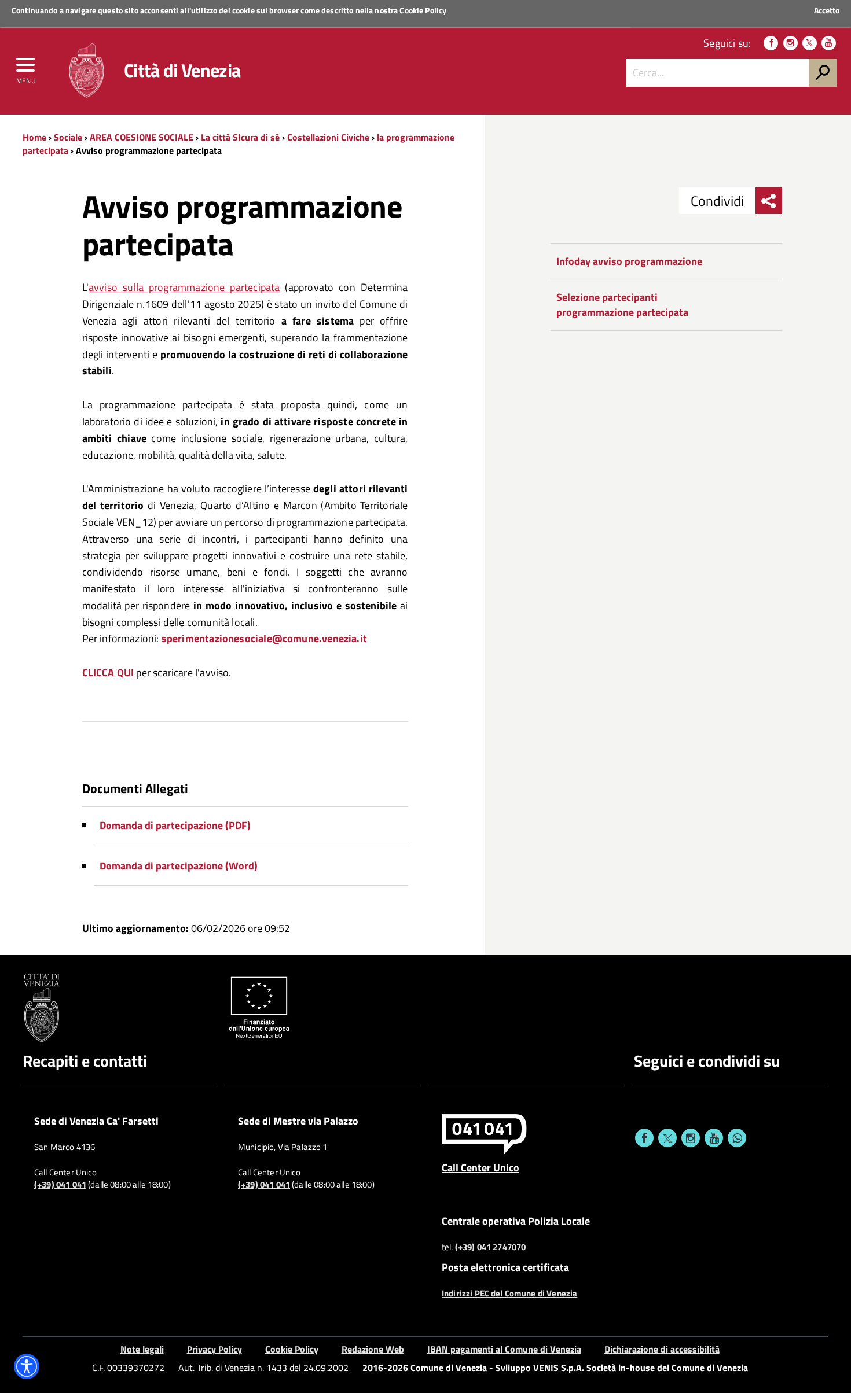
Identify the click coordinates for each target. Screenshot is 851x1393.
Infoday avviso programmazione (629, 261)
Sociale (68, 137)
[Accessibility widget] (26, 1366)
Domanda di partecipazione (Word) (179, 866)
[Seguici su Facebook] (771, 43)
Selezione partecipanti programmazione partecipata (622, 304)
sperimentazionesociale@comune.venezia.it (264, 638)
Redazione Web (373, 1349)
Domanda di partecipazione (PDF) (175, 825)
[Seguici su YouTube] (828, 43)
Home (34, 137)
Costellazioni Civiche (329, 137)
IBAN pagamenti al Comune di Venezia (504, 1349)
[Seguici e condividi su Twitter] (667, 1138)
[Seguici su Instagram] (790, 43)
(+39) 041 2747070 (490, 1247)
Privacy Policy (214, 1349)
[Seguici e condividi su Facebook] (644, 1138)
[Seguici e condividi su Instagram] (690, 1138)
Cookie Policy (422, 10)
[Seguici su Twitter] (809, 43)
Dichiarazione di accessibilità (662, 1349)
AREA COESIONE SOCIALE (141, 137)
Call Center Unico (480, 1167)
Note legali (142, 1349)
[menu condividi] (768, 200)
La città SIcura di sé (240, 137)
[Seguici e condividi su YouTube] (714, 1138)
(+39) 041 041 (60, 1184)
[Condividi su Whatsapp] (737, 1138)
